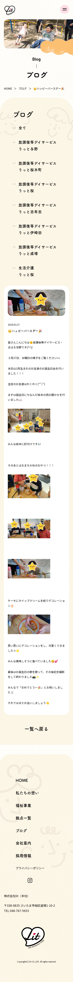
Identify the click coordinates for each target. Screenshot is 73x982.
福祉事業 (23, 805)
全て (22, 128)
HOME (8, 88)
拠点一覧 (23, 818)
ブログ (23, 88)
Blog (36, 59)
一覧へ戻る (36, 729)
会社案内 (23, 843)
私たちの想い (27, 793)
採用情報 (23, 856)
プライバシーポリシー (30, 868)
